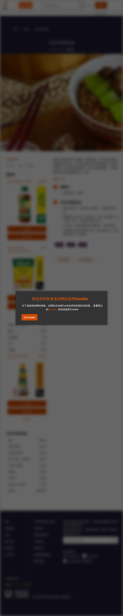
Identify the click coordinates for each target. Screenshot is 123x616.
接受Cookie (29, 317)
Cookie (52, 309)
